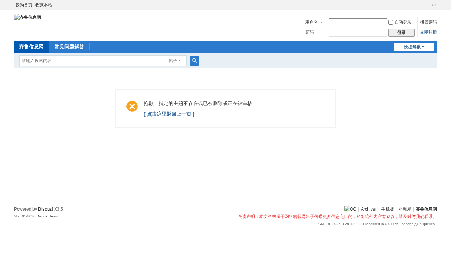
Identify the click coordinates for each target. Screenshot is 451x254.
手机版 (387, 209)
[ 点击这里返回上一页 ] (169, 114)
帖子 (173, 60)
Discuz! (45, 209)
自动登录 (403, 22)
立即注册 (428, 32)
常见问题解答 (69, 46)
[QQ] (350, 209)
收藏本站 (43, 4)
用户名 (311, 22)
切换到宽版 (434, 5)
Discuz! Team (47, 216)
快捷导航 (412, 46)
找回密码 (428, 22)
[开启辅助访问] (427, 5)
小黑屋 (405, 209)
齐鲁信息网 (31, 46)
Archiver (369, 209)
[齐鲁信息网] (27, 16)
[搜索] (194, 61)
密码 (309, 32)
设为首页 (24, 4)
